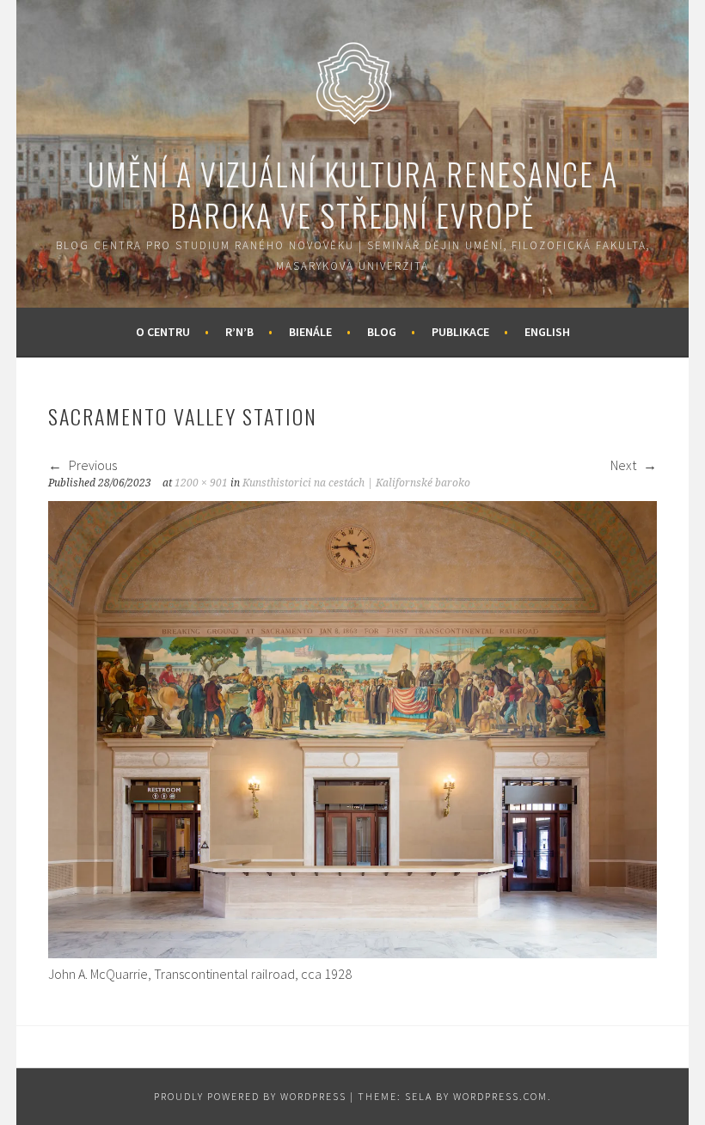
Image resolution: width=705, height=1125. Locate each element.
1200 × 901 (201, 483)
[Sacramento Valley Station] (353, 953)
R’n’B (239, 331)
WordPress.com (500, 1096)
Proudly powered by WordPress (250, 1096)
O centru (163, 331)
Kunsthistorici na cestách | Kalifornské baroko (356, 483)
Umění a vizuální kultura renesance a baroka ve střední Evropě (353, 193)
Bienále (310, 331)
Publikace (460, 331)
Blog (381, 331)
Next (624, 465)
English (547, 331)
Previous (91, 465)
